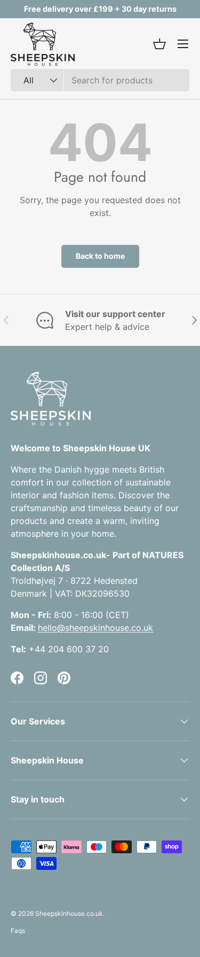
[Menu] (183, 44)
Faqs (18, 931)
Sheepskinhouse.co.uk (69, 913)
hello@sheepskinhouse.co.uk (95, 627)
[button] (159, 44)
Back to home (100, 255)
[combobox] (100, 80)
